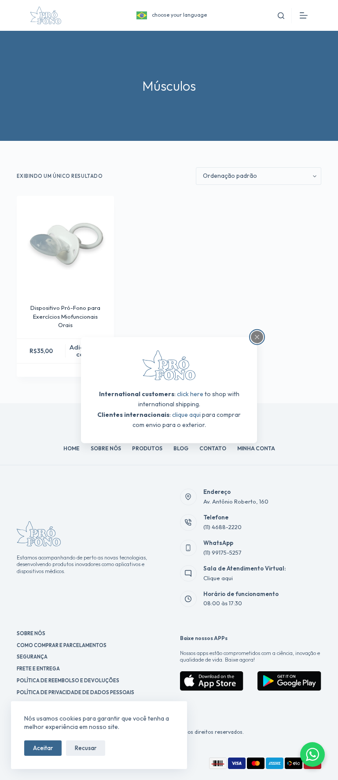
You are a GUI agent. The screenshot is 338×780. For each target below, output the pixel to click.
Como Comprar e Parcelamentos (62, 645)
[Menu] (304, 15)
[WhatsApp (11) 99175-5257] (188, 548)
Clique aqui (218, 577)
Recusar (85, 747)
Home (71, 448)
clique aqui (186, 414)
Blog (180, 448)
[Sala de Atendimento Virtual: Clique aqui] (188, 573)
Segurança (32, 657)
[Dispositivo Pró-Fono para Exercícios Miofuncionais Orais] (65, 244)
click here (190, 394)
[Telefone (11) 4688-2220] (188, 522)
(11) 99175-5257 (222, 552)
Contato (212, 448)
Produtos (147, 448)
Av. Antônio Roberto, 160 (235, 501)
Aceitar (43, 747)
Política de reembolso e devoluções (68, 680)
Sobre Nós (106, 448)
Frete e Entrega (38, 669)
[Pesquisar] (281, 15)
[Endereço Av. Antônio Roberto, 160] (188, 497)
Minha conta (256, 448)
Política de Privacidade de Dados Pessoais (75, 692)
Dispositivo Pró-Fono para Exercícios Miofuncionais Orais (65, 316)
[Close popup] (257, 337)
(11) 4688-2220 (222, 526)
